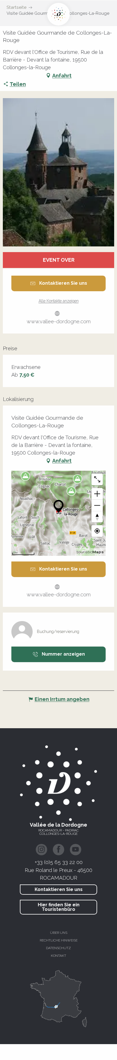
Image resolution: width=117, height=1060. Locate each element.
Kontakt (58, 955)
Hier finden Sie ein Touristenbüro (59, 907)
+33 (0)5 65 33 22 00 (59, 862)
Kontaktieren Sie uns (59, 889)
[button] (58, 172)
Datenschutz (58, 948)
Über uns (58, 932)
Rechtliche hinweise (59, 940)
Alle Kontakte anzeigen (59, 301)
